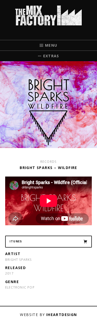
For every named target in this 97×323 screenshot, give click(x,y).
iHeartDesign (61, 314)
